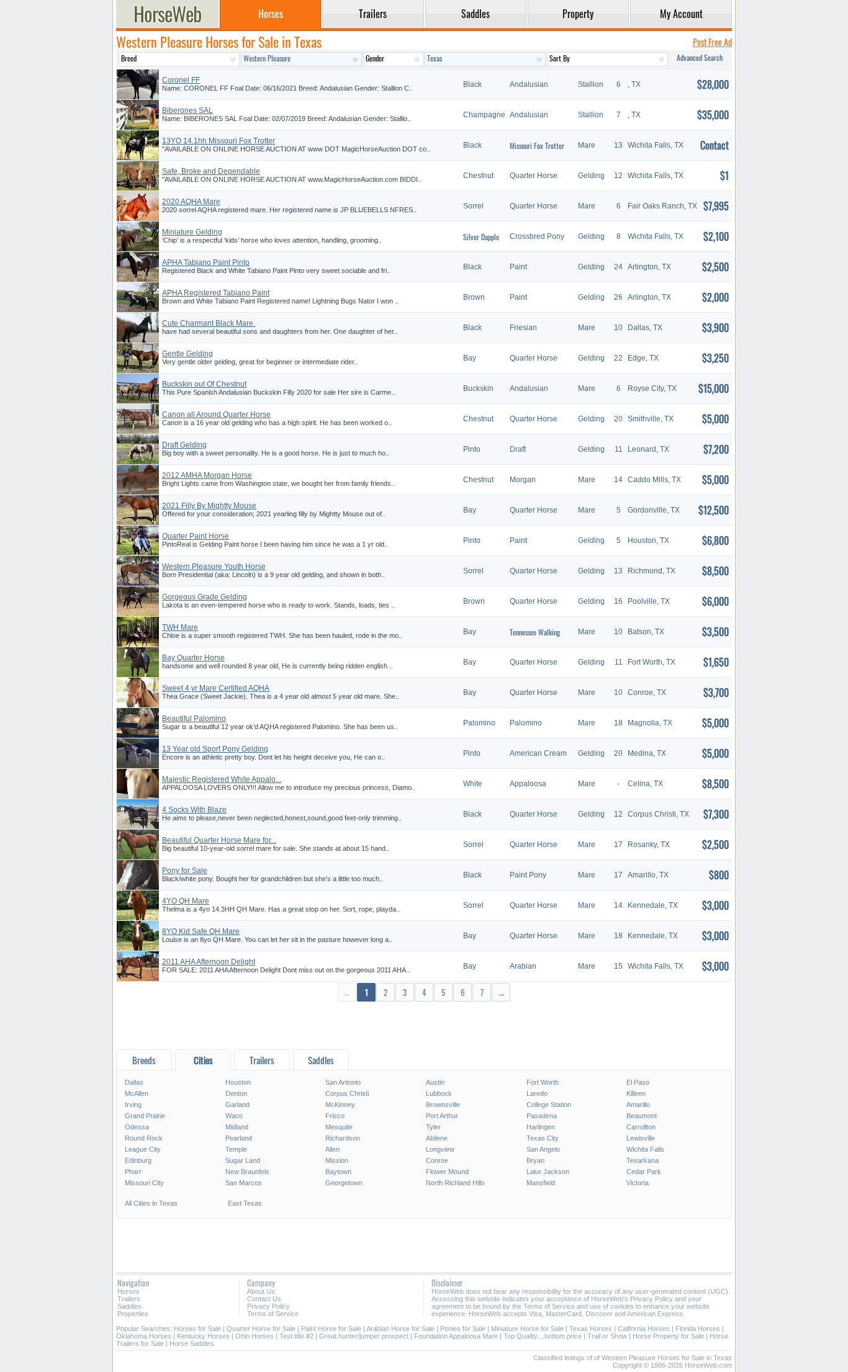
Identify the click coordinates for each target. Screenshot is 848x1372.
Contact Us (264, 1299)
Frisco (335, 1115)
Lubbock (439, 1093)
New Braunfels (247, 1171)
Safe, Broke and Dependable (211, 171)
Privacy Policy (268, 1306)
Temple (236, 1149)
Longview (440, 1149)
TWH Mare (180, 627)
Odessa (137, 1127)
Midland (236, 1127)
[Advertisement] (424, 1025)
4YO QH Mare (185, 901)
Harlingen (540, 1127)
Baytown (338, 1171)
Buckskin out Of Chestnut (204, 384)
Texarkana (642, 1160)
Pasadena (541, 1115)
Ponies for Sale (462, 1328)
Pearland (238, 1138)
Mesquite (339, 1127)
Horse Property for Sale (668, 1336)
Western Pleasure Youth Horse (214, 566)
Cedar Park (643, 1171)
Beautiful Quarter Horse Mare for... (219, 840)
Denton (236, 1093)
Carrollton (641, 1127)
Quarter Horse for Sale (261, 1328)
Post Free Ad (712, 41)
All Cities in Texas (151, 1203)
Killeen (636, 1093)
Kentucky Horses (203, 1336)
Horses (128, 1291)
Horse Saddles (191, 1343)
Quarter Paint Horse (195, 536)
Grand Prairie (145, 1115)
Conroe (437, 1160)
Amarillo (638, 1104)
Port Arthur (442, 1115)
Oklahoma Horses (143, 1336)
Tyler (433, 1127)
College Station (548, 1104)
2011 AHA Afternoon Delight (208, 961)
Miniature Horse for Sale (527, 1328)
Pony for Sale (184, 870)
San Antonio (343, 1082)
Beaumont (641, 1115)
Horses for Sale (197, 1328)
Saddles (129, 1306)
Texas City (542, 1138)
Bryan (535, 1160)
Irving (133, 1104)
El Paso (637, 1082)
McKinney (340, 1104)
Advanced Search (700, 57)
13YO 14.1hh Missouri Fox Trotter (218, 141)
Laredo (537, 1093)
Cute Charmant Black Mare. (208, 323)
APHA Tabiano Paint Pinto (206, 262)
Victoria (637, 1182)
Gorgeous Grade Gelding (204, 597)
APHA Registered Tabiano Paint (215, 293)
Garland (237, 1104)
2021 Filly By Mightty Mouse (209, 505)
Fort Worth (542, 1082)
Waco (234, 1115)
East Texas (245, 1203)
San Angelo (543, 1149)
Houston (238, 1082)
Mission (336, 1160)
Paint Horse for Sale (331, 1328)
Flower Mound (447, 1171)
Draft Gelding (184, 445)
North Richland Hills (455, 1182)
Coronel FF (181, 80)
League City (143, 1149)
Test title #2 (296, 1336)
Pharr (133, 1171)
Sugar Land (242, 1160)
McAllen (136, 1093)
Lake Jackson (547, 1171)
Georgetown (344, 1182)
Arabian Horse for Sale (400, 1328)
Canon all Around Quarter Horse (216, 414)
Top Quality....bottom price (542, 1336)
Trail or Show (607, 1336)
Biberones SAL (187, 110)
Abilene (437, 1138)
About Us (261, 1291)
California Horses (644, 1328)
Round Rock (144, 1138)
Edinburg (138, 1160)
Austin (435, 1082)
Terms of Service (273, 1313)
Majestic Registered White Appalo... (221, 779)
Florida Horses (697, 1328)
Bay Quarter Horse (193, 657)
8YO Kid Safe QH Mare (201, 931)
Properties (132, 1313)
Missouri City (144, 1182)
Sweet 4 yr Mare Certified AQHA (215, 688)
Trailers (128, 1299)
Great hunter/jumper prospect (363, 1336)
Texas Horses (590, 1328)
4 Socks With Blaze (194, 809)
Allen (332, 1149)
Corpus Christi (347, 1093)
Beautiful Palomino (194, 718)
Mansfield (540, 1182)
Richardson (342, 1138)
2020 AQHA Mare (191, 201)
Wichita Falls (645, 1149)
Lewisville (640, 1138)
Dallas (134, 1082)
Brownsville (443, 1104)
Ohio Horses (254, 1336)
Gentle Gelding (187, 353)
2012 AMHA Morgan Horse (207, 475)
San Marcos (243, 1182)
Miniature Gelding (192, 232)
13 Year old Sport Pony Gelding (215, 749)
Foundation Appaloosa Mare (456, 1336)
